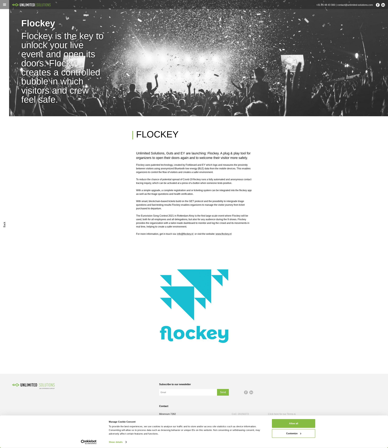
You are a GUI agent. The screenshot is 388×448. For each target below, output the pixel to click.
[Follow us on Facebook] (378, 5)
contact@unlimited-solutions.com (355, 5)
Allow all (293, 423)
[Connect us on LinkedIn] (383, 5)
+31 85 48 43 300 (325, 5)
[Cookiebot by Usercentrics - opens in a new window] (88, 442)
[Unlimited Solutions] (33, 5)
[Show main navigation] (4, 4)
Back (4, 224)
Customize (292, 433)
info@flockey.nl (185, 234)
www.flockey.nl (224, 234)
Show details (116, 442)
